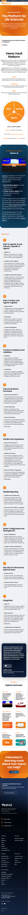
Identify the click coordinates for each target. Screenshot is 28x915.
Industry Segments (5, 850)
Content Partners (5, 862)
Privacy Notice (4, 908)
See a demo (7, 479)
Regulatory (3, 840)
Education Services (19, 840)
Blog (16, 864)
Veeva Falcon (24, 69)
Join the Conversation (9, 793)
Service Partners (4, 856)
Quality (2, 844)
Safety (2, 842)
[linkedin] (2, 904)
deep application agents (17, 205)
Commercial (4, 848)
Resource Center (18, 858)
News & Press (18, 862)
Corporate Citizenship (6, 876)
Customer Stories (18, 856)
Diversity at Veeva (5, 878)
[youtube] (5, 904)
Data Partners (4, 866)
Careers (3, 884)
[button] (14, 165)
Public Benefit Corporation (7, 874)
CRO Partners (4, 864)
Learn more (7, 426)
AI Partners (3, 860)
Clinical (2, 838)
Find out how (8, 657)
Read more (7, 623)
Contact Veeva (7, 822)
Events (16, 860)
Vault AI (3, 68)
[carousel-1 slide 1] (12, 675)
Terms (2, 910)
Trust (2, 882)
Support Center (7, 825)
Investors (3, 880)
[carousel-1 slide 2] (15, 675)
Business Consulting (19, 838)
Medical (3, 846)
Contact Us (13, 772)
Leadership (3, 872)
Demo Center (7, 819)
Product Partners (5, 858)
